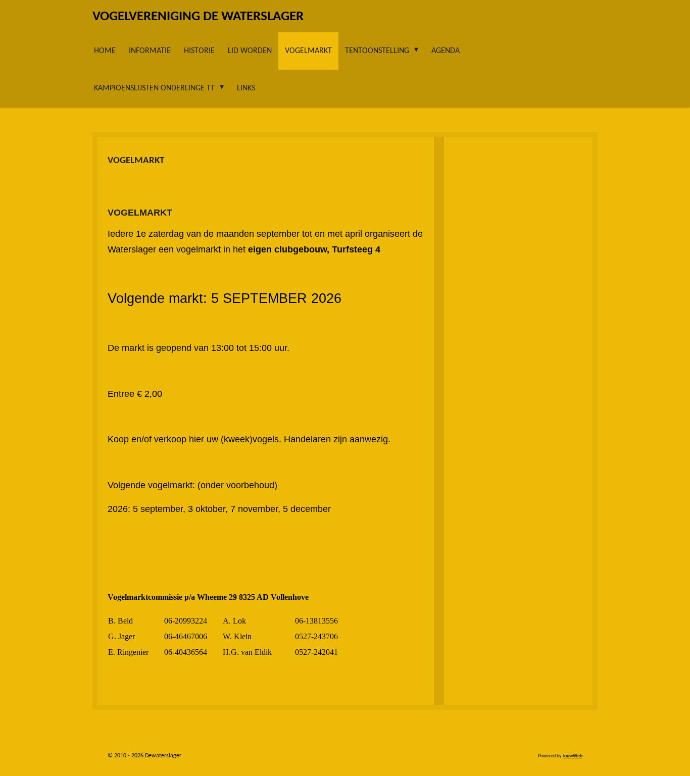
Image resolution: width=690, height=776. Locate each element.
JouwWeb (572, 756)
